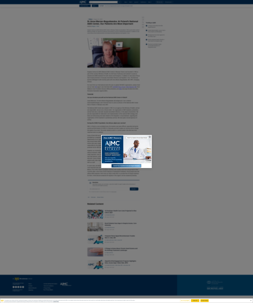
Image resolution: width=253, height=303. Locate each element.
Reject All (195, 300)
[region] (126, 300)
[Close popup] (150, 137)
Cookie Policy (56, 301)
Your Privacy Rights (185, 300)
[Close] (250, 300)
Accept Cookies (204, 300)
